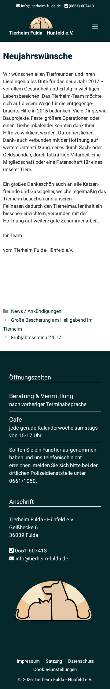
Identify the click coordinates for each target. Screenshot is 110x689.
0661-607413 (30, 551)
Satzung (54, 661)
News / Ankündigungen (36, 311)
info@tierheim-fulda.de (40, 6)
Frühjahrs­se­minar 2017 (36, 337)
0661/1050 (22, 481)
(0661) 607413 (81, 6)
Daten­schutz (81, 661)
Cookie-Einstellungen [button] (55, 669)
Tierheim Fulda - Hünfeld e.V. (41, 33)
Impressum (28, 661)
